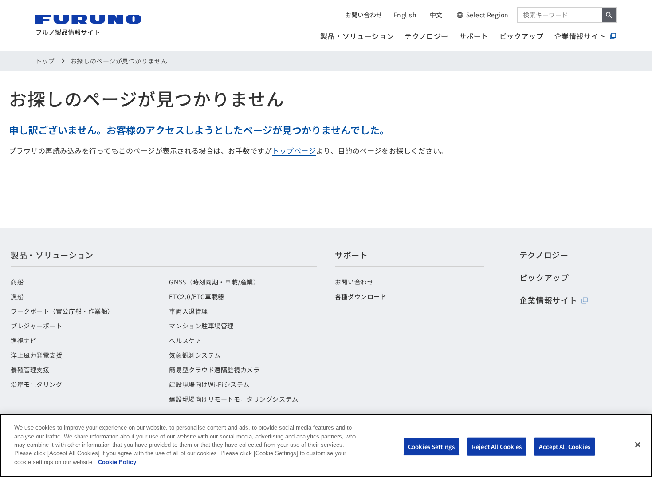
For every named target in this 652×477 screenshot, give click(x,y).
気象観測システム (194, 355)
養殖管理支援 (30, 369)
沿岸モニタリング (36, 384)
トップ (45, 60)
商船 (17, 281)
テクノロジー (426, 36)
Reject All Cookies (497, 446)
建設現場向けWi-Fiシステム (209, 384)
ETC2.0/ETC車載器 (196, 296)
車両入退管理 (188, 311)
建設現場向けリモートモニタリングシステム (233, 398)
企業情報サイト (580, 36)
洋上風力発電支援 (36, 355)
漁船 (17, 296)
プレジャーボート (36, 325)
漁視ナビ (23, 340)
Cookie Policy (117, 462)
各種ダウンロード (360, 296)
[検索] (609, 15)
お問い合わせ (363, 14)
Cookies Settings (431, 446)
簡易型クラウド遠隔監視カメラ (214, 369)
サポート (474, 36)
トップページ (294, 150)
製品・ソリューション (357, 36)
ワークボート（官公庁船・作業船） (62, 311)
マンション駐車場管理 (201, 325)
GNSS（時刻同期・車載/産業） (214, 281)
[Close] (638, 444)
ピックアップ (521, 36)
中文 (436, 14)
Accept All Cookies (564, 446)
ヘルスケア (185, 340)
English (405, 14)
